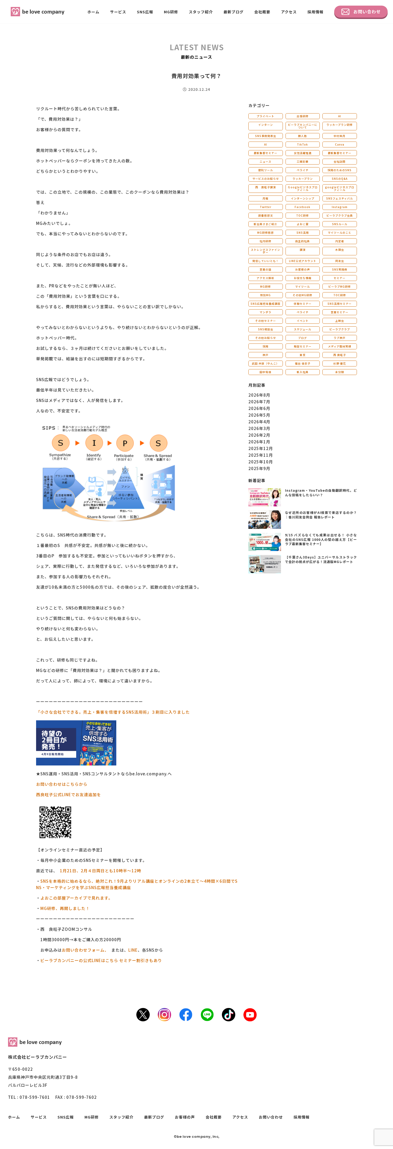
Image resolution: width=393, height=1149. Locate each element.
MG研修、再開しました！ (65, 908)
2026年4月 (259, 421)
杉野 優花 (339, 363)
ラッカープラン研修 (339, 125)
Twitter (265, 207)
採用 (265, 346)
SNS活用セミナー (340, 304)
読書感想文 (265, 215)
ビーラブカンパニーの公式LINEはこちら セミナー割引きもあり (101, 960)
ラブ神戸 (339, 338)
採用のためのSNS (340, 170)
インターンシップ (302, 198)
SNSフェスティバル (339, 198)
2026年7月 (259, 401)
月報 (265, 198)
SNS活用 (302, 232)
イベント (303, 321)
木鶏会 (339, 250)
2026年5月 (259, 415)
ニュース (265, 161)
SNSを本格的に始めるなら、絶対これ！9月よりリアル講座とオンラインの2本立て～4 (123, 881)
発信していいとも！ (265, 261)
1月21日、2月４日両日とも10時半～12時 (100, 870)
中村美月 (339, 136)
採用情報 (315, 11)
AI (339, 116)
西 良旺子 (339, 355)
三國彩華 (303, 161)
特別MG (265, 295)
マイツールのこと (339, 232)
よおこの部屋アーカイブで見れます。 (76, 898)
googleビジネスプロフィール (339, 188)
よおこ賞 (303, 224)
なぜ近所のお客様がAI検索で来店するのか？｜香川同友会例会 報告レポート (321, 514)
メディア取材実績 (339, 346)
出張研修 (303, 116)
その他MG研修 (302, 295)
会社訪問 (339, 161)
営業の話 (265, 269)
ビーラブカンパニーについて (302, 126)
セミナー (339, 278)
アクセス (289, 11)
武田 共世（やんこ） (265, 363)
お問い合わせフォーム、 (84, 950)
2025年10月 (260, 461)
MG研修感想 (265, 232)
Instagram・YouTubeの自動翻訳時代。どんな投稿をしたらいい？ (321, 492)
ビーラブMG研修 (339, 286)
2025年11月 (260, 455)
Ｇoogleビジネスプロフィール (303, 188)
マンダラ (265, 312)
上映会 (339, 321)
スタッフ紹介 (201, 11)
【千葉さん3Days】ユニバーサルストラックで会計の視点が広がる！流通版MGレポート (321, 559)
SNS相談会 (265, 329)
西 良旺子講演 (265, 187)
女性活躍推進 (302, 153)
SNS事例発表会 (265, 136)
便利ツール (265, 170)
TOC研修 (302, 215)
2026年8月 (259, 395)
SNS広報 (145, 11)
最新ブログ (234, 11)
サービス (118, 11)
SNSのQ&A (340, 179)
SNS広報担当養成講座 (265, 304)
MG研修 (171, 11)
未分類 (339, 372)
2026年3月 (259, 428)
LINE (133, 950)
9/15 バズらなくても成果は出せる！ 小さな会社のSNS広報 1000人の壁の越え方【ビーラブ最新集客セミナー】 (321, 539)
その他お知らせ (265, 338)
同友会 (339, 261)
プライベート (265, 116)
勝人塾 (302, 136)
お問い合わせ (367, 11)
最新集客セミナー (265, 153)
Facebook (302, 207)
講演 (303, 250)
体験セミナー (302, 304)
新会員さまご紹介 (265, 224)
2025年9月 (259, 468)
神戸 (265, 355)
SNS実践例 (339, 269)
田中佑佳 (265, 372)
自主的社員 (302, 241)
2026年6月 (259, 408)
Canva (339, 144)
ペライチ (303, 170)
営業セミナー (339, 312)
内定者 (339, 241)
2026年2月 (259, 435)
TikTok (302, 144)
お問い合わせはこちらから (61, 784)
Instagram (340, 207)
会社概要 (262, 11)
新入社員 (303, 372)
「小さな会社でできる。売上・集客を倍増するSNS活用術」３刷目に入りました (113, 712)
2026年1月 (259, 441)
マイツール (302, 286)
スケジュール (302, 329)
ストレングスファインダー (265, 251)
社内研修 (265, 241)
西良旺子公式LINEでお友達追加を (68, 794)
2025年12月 (260, 448)
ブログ (302, 338)
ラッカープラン (302, 179)
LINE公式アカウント (302, 261)
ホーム (93, 11)
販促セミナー (302, 346)
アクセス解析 (265, 278)
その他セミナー (265, 321)
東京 (303, 355)
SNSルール (339, 224)
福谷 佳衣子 (302, 363)
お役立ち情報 (302, 278)
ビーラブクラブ (339, 329)
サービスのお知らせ (265, 179)
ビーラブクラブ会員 (339, 215)
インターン (265, 125)
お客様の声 (302, 269)
